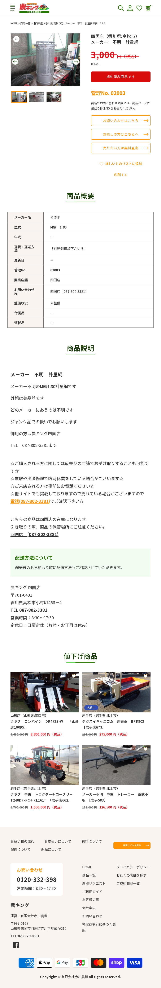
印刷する (120, 174)
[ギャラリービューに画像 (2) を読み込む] (36, 96)
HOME (13, 23)
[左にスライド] (15, 61)
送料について (92, 841)
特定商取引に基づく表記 (99, 927)
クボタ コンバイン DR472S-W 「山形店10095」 (44, 724)
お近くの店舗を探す (131, 875)
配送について (20, 849)
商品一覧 (25, 23)
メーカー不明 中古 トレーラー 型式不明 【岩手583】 (115, 797)
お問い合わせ (92, 915)
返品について (51, 849)
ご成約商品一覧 (128, 883)
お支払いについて (57, 841)
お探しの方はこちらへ (121, 134)
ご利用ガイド (92, 891)
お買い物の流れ (22, 841)
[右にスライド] (75, 61)
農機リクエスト (94, 883)
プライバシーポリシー (133, 866)
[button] (12, 8)
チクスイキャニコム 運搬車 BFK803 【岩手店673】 (115, 724)
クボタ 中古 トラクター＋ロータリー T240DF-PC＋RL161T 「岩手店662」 (43, 797)
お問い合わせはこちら (121, 120)
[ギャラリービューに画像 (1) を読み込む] (19, 96)
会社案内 (89, 907)
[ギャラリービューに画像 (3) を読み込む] (54, 96)
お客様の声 (90, 899)
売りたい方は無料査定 (121, 147)
